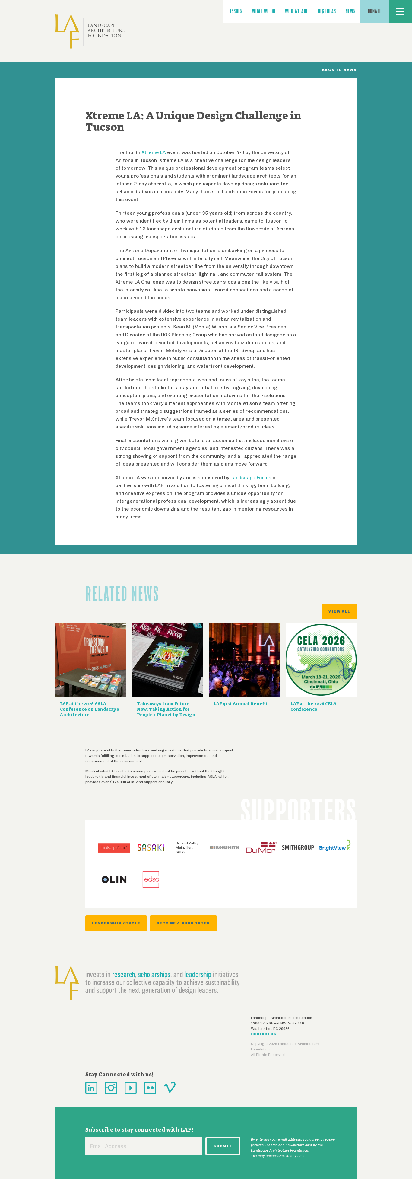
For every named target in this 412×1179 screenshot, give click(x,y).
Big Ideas (327, 11)
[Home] (90, 31)
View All (339, 611)
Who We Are (296, 11)
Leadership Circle (116, 923)
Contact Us (263, 1034)
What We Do (263, 11)
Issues (236, 11)
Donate (375, 11)
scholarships (154, 974)
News (351, 11)
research (123, 974)
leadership (198, 974)
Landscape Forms (250, 477)
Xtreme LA (154, 152)
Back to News (339, 70)
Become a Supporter (183, 923)
